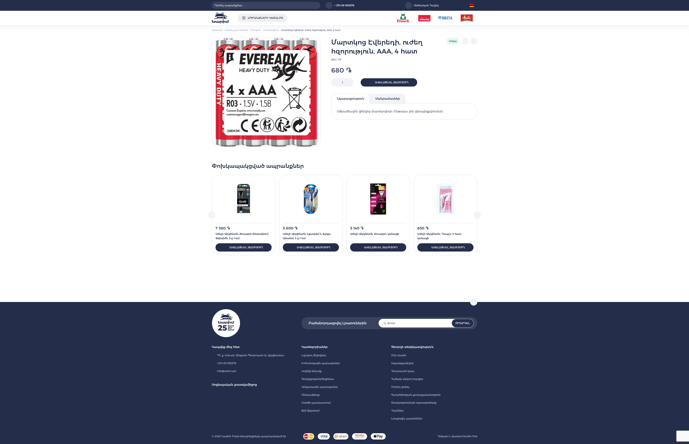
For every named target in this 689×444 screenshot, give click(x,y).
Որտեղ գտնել (400, 387)
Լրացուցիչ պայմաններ (406, 418)
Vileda (424, 18)
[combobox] (266, 5)
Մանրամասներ (387, 98)
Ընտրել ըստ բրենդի (236, 30)
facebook (214, 394)
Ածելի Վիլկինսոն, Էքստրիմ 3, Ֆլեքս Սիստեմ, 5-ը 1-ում (307, 236)
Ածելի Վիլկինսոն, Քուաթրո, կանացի (374, 234)
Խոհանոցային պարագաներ (320, 363)
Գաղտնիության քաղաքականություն (415, 394)
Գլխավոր (217, 30)
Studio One (469, 436)
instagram (224, 394)
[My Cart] (462, 5)
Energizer (255, 30)
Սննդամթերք (310, 394)
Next (477, 215)
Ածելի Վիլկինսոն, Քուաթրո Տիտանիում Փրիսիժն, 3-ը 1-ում (241, 236)
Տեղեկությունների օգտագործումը (413, 402)
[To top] (473, 302)
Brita (445, 18)
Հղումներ (397, 410)
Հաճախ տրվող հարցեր (407, 379)
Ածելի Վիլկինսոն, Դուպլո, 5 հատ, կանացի (439, 236)
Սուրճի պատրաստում (316, 402)
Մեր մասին (398, 355)
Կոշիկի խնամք (311, 371)
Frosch (403, 18)
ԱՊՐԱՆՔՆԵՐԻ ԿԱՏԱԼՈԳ (265, 18)
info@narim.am (226, 371)
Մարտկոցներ (271, 30)
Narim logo (220, 18)
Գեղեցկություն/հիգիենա (317, 379)
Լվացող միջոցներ (313, 355)
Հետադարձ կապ (402, 371)
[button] (472, 5)
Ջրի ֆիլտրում (310, 410)
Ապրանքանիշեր (402, 363)
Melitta (466, 18)
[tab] (350, 98)
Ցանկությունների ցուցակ (447, 5)
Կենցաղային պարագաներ (319, 387)
